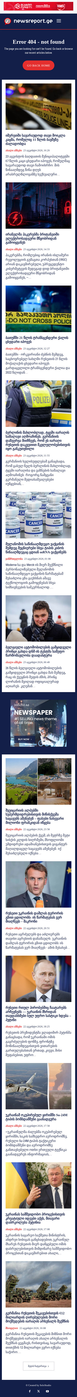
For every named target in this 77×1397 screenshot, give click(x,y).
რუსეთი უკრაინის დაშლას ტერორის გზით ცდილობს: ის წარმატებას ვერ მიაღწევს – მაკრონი (34, 917)
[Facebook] (29, 1391)
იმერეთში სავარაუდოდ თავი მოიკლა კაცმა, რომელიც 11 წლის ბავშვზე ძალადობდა (35, 139)
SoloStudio (45, 1385)
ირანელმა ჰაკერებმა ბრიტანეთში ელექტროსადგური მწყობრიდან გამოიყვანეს (32, 238)
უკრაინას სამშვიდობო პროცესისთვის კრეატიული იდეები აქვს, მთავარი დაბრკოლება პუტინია (35, 1218)
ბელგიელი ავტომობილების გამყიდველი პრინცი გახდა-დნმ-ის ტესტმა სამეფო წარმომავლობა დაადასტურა (38, 651)
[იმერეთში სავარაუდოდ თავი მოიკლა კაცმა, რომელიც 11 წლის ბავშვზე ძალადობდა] (38, 106)
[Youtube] (47, 1391)
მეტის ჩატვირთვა (37, 1366)
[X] (38, 1391)
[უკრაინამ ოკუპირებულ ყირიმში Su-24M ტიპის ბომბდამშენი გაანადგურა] (38, 1086)
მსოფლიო (12, 1328)
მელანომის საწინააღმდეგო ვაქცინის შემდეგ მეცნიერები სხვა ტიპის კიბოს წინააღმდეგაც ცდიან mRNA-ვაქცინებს (36, 548)
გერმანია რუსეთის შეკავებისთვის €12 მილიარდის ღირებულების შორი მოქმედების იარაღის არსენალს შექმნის (37, 1317)
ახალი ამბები (14, 150)
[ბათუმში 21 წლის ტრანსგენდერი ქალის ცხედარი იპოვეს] (38, 309)
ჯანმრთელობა (14, 558)
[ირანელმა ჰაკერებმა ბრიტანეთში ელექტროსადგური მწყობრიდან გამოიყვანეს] (38, 205)
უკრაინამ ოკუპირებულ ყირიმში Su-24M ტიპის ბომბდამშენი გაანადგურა (36, 1117)
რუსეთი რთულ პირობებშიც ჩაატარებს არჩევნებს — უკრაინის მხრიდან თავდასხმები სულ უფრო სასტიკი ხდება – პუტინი (38, 1014)
